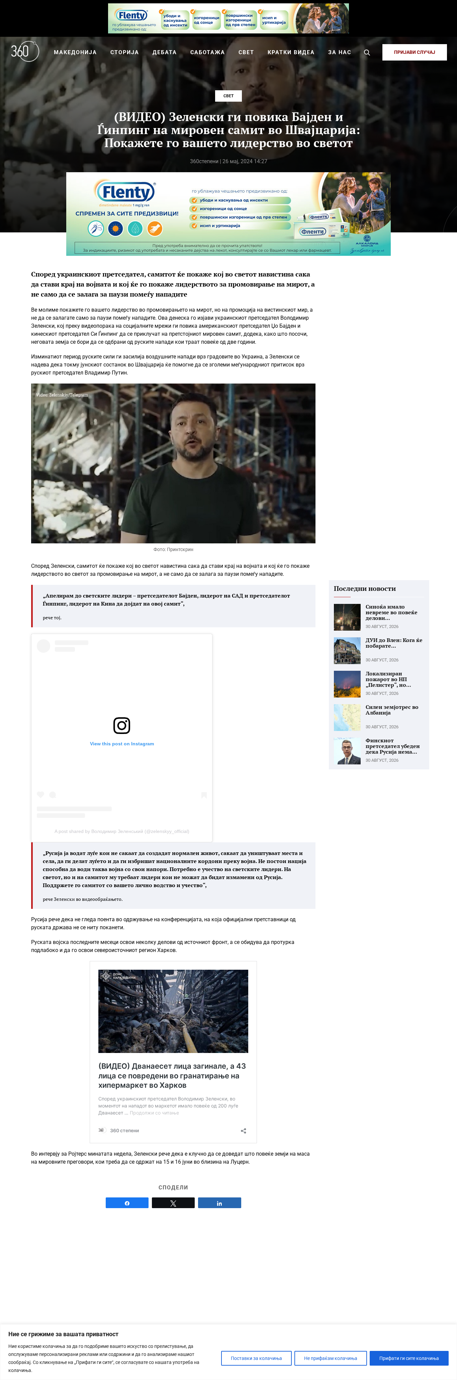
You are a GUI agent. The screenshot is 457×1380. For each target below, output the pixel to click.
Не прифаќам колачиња (330, 1358)
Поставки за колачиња (256, 1358)
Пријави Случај (414, 52)
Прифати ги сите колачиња (409, 1358)
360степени (204, 161)
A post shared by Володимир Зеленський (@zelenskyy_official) (122, 831)
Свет (228, 96)
